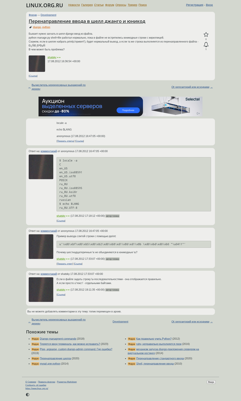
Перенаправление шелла (55, 358)
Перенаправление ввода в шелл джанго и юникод (87, 21)
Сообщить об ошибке (35, 385)
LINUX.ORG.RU (44, 5)
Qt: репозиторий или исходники (190, 87)
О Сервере (30, 382)
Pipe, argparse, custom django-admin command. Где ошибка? (76, 349)
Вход (209, 5)
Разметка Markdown (67, 382)
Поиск (143, 5)
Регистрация (194, 5)
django (37, 27)
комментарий (49, 151)
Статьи (99, 5)
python (46, 27)
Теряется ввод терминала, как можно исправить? (70, 344)
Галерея (87, 5)
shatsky (52, 57)
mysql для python (50, 363)
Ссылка (33, 76)
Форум (109, 5)
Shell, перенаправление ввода (155, 363)
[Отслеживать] (206, 45)
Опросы (120, 5)
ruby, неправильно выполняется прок (158, 344)
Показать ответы (65, 141)
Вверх (211, 382)
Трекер (132, 5)
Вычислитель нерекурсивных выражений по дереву (59, 87)
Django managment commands (58, 338)
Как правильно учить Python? (154, 338)
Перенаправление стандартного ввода (160, 358)
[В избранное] (206, 35)
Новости (74, 5)
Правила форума (46, 382)
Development (48, 15)
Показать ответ (64, 264)
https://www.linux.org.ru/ (36, 388)
